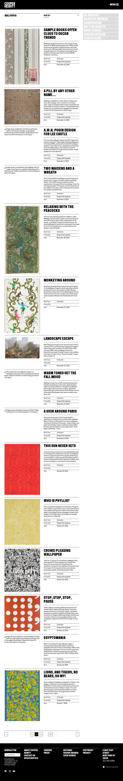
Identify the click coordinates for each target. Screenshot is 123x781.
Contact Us (29, 756)
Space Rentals (31, 758)
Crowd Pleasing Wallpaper (57, 553)
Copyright (88, 750)
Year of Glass (92, 38)
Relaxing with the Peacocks (59, 209)
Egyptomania (54, 638)
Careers (48, 750)
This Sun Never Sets (60, 446)
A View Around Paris (60, 412)
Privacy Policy (10, 765)
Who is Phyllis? (56, 501)
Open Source (69, 756)
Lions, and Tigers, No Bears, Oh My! (61, 674)
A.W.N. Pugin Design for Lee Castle (60, 132)
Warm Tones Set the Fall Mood (60, 375)
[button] (114, 4)
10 (50, 734)
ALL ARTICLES (91, 15)
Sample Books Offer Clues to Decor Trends (60, 34)
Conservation (93, 23)
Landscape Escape (59, 339)
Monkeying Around (59, 280)
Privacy (87, 753)
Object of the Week (96, 19)
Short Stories (92, 31)
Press (47, 753)
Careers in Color (94, 34)
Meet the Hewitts (94, 27)
